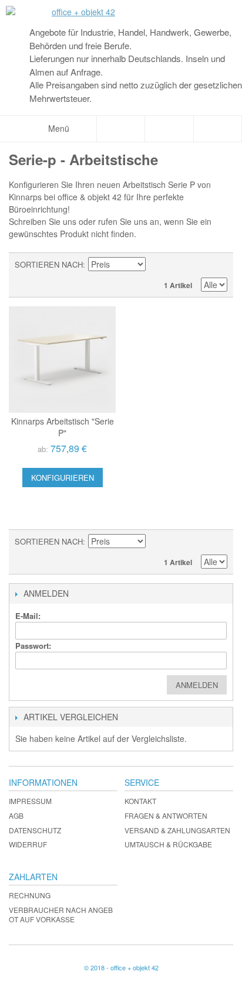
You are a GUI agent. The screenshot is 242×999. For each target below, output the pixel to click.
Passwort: (33, 645)
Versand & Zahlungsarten (177, 830)
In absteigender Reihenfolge (156, 264)
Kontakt (140, 801)
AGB (16, 815)
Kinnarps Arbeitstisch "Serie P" (62, 427)
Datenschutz (35, 830)
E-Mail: (28, 615)
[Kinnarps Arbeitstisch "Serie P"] (62, 359)
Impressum (30, 801)
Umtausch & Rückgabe (168, 844)
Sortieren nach (49, 264)
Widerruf (28, 844)
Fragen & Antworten (166, 815)
